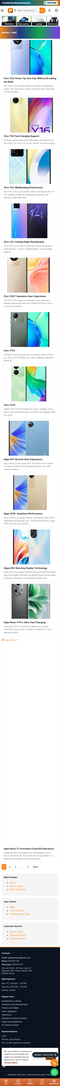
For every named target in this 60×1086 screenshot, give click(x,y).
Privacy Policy (11, 1062)
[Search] (42, 11)
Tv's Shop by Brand (10, 1025)
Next (35, 866)
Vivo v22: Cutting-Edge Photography (24, 241)
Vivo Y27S (9, 405)
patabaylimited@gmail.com (19, 958)
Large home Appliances (12, 1022)
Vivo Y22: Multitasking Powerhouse (23, 187)
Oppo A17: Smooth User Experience (23, 459)
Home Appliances (9, 1011)
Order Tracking (17, 889)
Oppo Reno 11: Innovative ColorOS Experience (29, 848)
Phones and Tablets (10, 1008)
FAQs (12, 907)
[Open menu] (3, 10)
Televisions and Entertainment (15, 1004)
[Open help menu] (57, 10)
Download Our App (19, 914)
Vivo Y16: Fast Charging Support (21, 136)
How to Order (16, 910)
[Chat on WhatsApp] (54, 1072)
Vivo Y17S (9, 350)
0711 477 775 (13, 961)
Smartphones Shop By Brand (14, 1018)
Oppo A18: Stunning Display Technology (25, 568)
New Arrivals (16, 886)
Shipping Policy (17, 935)
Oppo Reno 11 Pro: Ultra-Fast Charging (24, 622)
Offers (12, 882)
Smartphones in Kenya (11, 1001)
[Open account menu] (50, 10)
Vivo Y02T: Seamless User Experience (25, 296)
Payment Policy (17, 938)
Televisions (6, 1015)
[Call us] (54, 1063)
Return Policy (16, 931)
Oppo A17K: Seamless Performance (23, 513)
